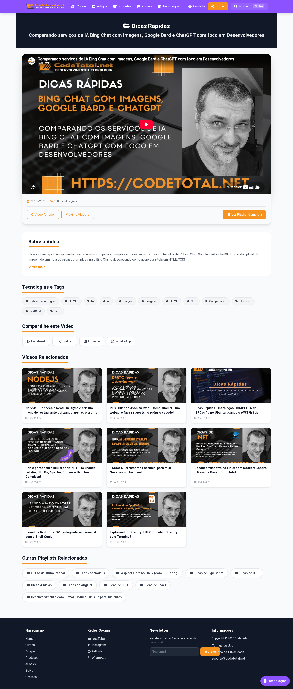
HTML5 (73, 301)
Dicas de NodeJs (93, 573)
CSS (193, 301)
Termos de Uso (222, 646)
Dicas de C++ (249, 573)
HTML (174, 301)
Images (127, 301)
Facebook (38, 341)
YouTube (99, 638)
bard (57, 311)
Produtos (31, 658)
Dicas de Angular (80, 585)
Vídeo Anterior (45, 214)
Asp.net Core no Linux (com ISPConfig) (150, 573)
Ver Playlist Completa (246, 214)
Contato (31, 677)
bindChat (35, 311)
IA (92, 301)
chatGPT (245, 301)
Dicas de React (155, 585)
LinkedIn (94, 341)
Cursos (30, 645)
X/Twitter (65, 341)
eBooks (30, 664)
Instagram (99, 645)
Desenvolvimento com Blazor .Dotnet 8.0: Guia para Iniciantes (76, 597)
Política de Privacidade (228, 652)
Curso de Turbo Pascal (48, 573)
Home (29, 638)
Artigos (30, 651)
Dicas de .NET (118, 585)
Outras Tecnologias (42, 301)
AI (108, 301)
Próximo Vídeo (76, 214)
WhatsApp (123, 341)
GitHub (97, 651)
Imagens (151, 301)
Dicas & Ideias (41, 585)
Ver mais (38, 267)
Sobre (29, 670)
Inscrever (210, 651)
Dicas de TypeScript (209, 573)
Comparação (217, 301)
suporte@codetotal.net (228, 658)
